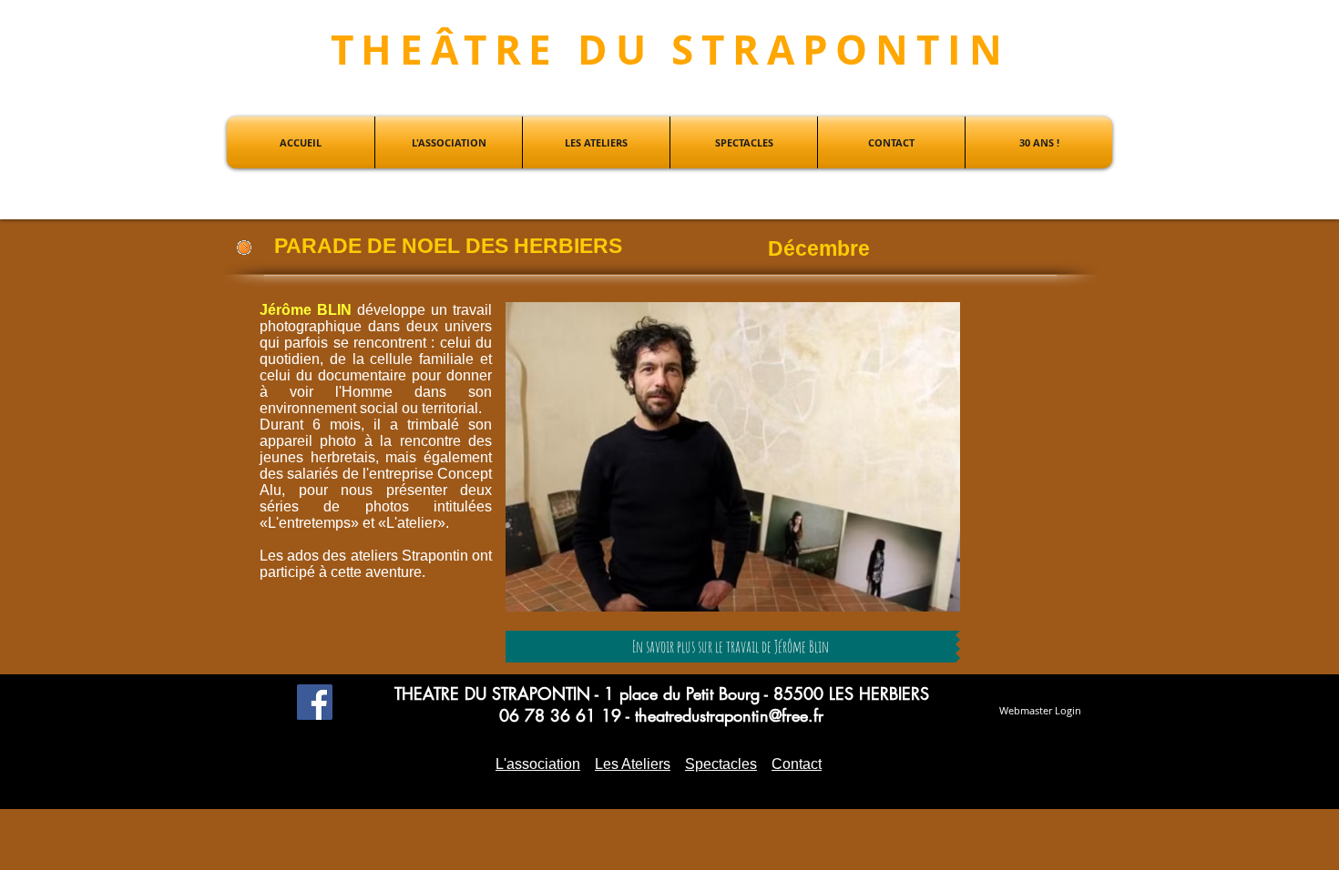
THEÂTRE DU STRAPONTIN (670, 49)
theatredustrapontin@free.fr (729, 715)
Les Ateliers (632, 764)
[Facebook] (314, 702)
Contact (797, 764)
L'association (538, 764)
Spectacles (721, 764)
